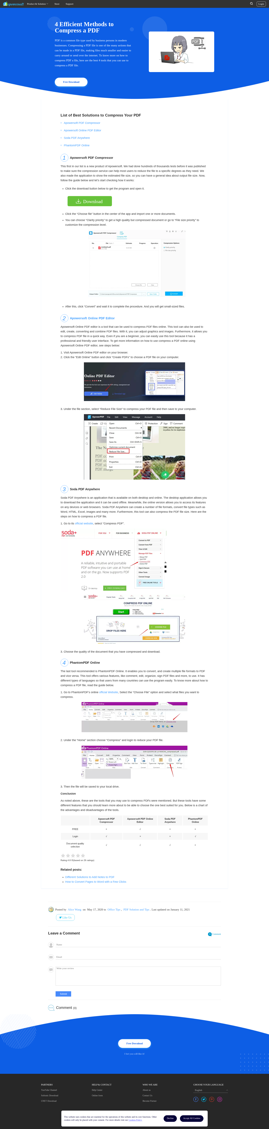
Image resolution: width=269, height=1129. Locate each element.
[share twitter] (203, 1099)
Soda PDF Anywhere (77, 137)
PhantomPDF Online (77, 145)
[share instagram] (219, 1099)
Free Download (71, 82)
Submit (63, 994)
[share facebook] (195, 1099)
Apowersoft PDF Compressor (82, 122)
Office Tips (114, 909)
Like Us (66, 917)
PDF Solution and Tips (136, 909)
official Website (108, 692)
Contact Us (147, 1095)
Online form (97, 1095)
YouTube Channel (49, 1090)
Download (93, 201)
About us (147, 1090)
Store (56, 4)
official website (84, 523)
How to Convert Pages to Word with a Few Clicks (95, 881)
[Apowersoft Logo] (13, 4)
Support (69, 4)
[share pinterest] (211, 1099)
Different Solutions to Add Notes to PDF (89, 877)
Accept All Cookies (191, 1118)
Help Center (97, 1090)
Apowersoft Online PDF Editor (82, 130)
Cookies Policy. (135, 1120)
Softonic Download (49, 1095)
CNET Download (49, 1101)
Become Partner (150, 1101)
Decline (170, 1118)
